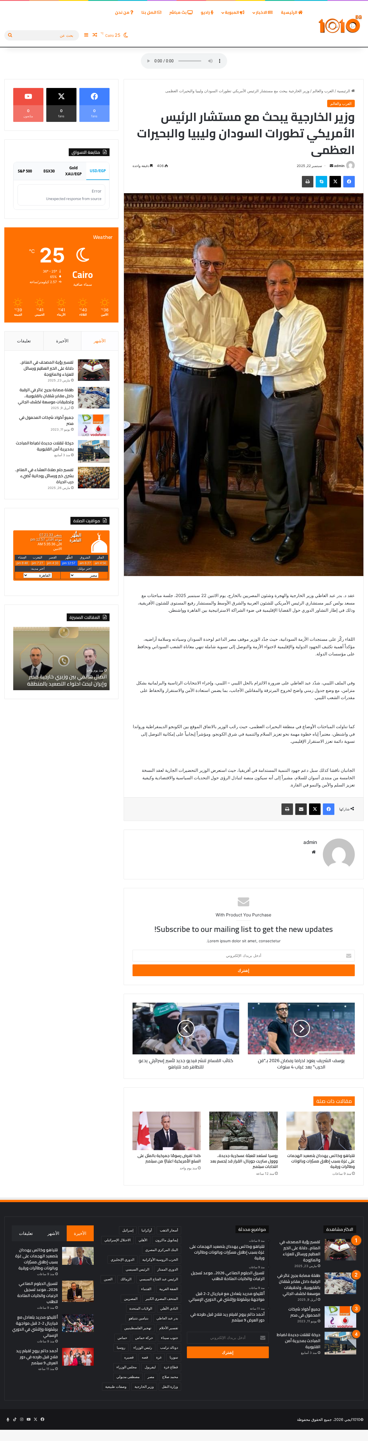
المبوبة (232, 12)
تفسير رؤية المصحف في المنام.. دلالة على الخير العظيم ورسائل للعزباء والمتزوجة (47, 368)
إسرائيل (127, 1230)
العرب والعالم (323, 91)
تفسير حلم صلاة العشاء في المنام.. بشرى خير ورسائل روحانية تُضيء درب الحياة (44, 476)
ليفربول (150, 1367)
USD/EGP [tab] (98, 170)
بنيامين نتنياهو (138, 1318)
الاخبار (262, 12)
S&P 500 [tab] (25, 171)
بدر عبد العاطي (167, 1318)
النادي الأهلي (169, 1308)
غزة (159, 1357)
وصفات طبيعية (115, 1386)
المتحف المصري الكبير (161, 1298)
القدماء (146, 1289)
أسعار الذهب (169, 1230)
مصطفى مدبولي (127, 1377)
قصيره (129, 1357)
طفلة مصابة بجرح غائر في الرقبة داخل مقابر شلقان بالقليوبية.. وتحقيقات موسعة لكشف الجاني (46, 396)
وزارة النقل (170, 1386)
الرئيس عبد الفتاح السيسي (158, 1279)
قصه (145, 1357)
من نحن (122, 12)
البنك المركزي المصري (161, 1250)
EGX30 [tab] (49, 171)
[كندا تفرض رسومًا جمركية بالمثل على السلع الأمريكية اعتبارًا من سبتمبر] (167, 1131)
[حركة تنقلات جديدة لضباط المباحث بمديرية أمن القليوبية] (94, 451)
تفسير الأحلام (168, 1328)
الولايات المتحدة (140, 1308)
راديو (206, 12)
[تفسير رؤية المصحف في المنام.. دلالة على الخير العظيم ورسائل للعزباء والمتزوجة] (94, 370)
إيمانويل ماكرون (166, 1240)
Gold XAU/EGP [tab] (73, 170)
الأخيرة (62, 341)
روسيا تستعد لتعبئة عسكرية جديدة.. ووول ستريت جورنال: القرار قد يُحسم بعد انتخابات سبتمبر (244, 1161)
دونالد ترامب (169, 1347)
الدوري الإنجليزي (122, 1259)
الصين (108, 1279)
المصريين (130, 1298)
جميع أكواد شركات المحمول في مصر (46, 420)
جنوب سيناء (169, 1338)
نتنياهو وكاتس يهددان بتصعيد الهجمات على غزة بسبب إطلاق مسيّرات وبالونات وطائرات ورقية (321, 1161)
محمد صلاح (170, 1377)
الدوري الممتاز (167, 1269)
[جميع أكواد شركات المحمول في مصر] (94, 425)
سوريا (174, 1357)
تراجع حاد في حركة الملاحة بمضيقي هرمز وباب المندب (60, 680)
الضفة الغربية (168, 1289)
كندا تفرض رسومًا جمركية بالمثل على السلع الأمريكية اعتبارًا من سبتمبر (169, 1158)
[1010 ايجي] (340, 24)
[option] (60, 658)
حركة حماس (144, 1338)
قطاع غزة (171, 1367)
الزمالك (125, 1279)
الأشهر (100, 341)
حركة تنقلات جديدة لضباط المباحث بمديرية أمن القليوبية (45, 446)
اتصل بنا (149, 12)
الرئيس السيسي (137, 1269)
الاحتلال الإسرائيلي (117, 1240)
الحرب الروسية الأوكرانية (160, 1259)
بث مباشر (178, 12)
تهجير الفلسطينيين (137, 1328)
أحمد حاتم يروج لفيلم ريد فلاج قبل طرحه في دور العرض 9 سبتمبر (37, 1357)
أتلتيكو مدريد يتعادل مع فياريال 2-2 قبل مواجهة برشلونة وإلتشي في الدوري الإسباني (35, 1326)
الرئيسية (289, 12)
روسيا (121, 1347)
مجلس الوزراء (126, 1367)
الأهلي (143, 1240)
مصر (150, 1377)
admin (339, 166)
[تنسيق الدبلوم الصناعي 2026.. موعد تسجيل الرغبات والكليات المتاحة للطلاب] (78, 1291)
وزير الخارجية (144, 1386)
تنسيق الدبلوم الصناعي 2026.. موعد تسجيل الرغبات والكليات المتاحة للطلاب (37, 1292)
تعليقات (24, 341)
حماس (122, 1338)
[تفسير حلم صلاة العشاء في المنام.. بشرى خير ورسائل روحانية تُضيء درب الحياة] (94, 477)
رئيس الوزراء (142, 1347)
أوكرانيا (146, 1230)
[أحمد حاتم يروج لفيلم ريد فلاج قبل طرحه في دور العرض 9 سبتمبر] (78, 1357)
